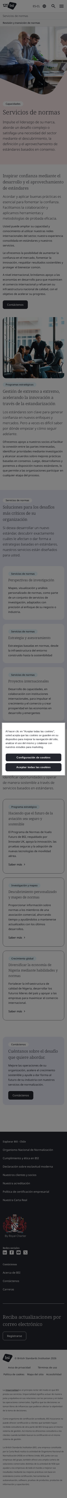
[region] (33, 749)
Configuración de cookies (33, 757)
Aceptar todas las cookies (33, 767)
